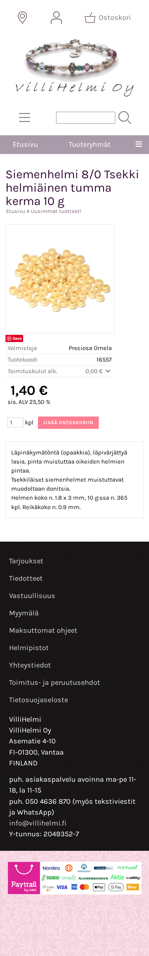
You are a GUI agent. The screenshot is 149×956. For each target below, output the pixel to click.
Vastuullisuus (32, 596)
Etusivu (25, 144)
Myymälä (24, 613)
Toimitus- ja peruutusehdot (54, 682)
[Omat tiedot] (56, 17)
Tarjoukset (26, 561)
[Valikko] (139, 144)
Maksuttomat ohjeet (43, 630)
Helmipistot (29, 648)
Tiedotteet (26, 578)
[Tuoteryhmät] (24, 117)
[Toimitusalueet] (22, 17)
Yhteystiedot (30, 665)
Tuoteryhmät (90, 144)
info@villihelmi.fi (38, 823)
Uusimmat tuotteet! (56, 211)
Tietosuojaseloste (38, 700)
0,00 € (94, 371)
